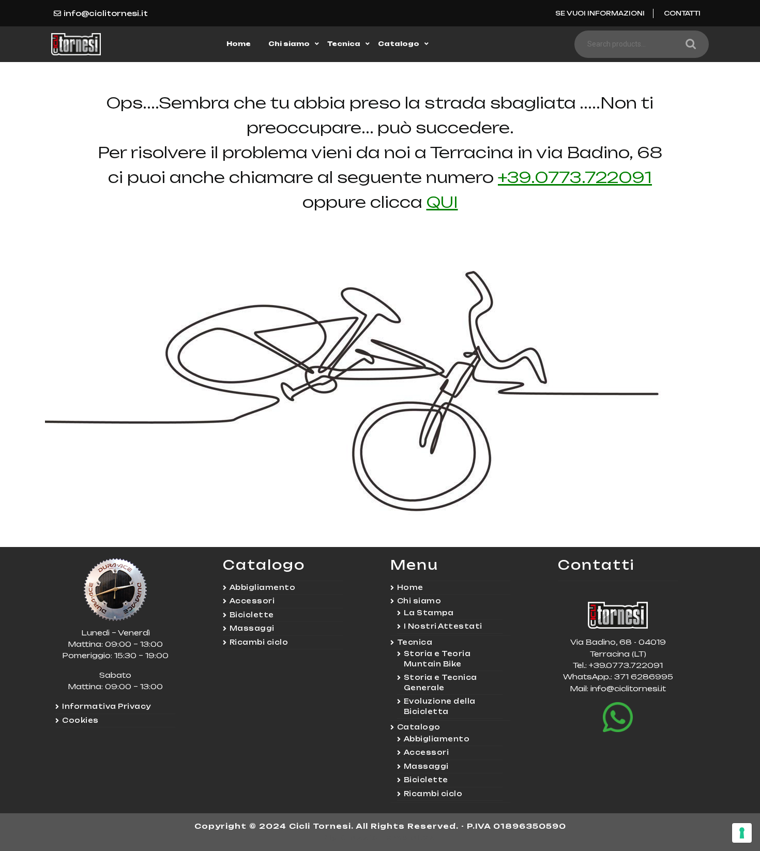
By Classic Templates (380, 837)
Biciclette (252, 615)
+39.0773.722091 (575, 177)
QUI (442, 201)
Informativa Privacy (106, 706)
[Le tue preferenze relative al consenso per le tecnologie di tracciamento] (742, 833)
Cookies (80, 720)
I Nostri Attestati (443, 626)
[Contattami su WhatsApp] (618, 717)
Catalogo (398, 44)
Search (688, 44)
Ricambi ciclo (259, 642)
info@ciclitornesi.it (106, 13)
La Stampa (429, 613)
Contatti (682, 13)
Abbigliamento (263, 587)
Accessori (252, 601)
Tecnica (343, 44)
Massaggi (252, 628)
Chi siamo (289, 44)
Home (238, 44)
